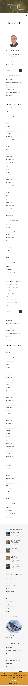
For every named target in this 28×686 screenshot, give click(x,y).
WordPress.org (9, 276)
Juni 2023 (8, 172)
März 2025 (8, 133)
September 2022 (10, 185)
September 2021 (10, 205)
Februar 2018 (9, 208)
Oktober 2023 (9, 162)
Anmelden (8, 266)
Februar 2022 (9, 202)
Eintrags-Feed (9, 269)
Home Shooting (9, 79)
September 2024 (10, 139)
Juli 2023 (8, 169)
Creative (8, 227)
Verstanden (14, 680)
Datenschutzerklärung (14, 683)
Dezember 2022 (10, 182)
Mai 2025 (8, 130)
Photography (9, 247)
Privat (7, 250)
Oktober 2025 (9, 120)
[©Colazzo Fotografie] (14, 5)
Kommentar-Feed (10, 272)
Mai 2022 (8, 195)
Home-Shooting (10, 237)
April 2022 (8, 199)
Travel (7, 254)
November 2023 (10, 159)
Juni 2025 (8, 126)
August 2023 (9, 166)
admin (4, 31)
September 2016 (10, 215)
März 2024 (8, 153)
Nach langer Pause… (11, 99)
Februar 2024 (9, 156)
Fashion (8, 234)
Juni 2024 (8, 146)
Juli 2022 (8, 189)
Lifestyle (8, 240)
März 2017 (8, 212)
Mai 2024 (8, 149)
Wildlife (7, 257)
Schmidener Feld (10, 89)
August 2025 (9, 123)
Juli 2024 (8, 143)
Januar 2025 (9, 136)
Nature (7, 244)
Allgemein (8, 224)
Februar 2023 (9, 179)
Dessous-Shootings (11, 231)
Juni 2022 (8, 192)
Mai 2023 (8, 176)
